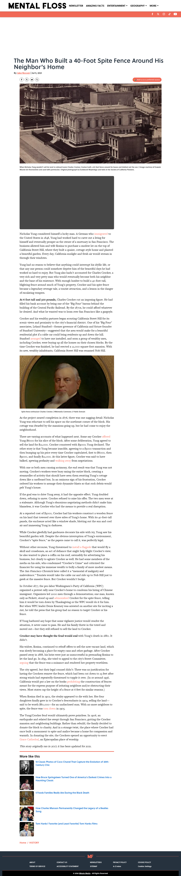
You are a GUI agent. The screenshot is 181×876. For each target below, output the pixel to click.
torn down (49, 708)
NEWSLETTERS (96, 862)
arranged (35, 338)
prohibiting (73, 682)
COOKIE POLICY (144, 862)
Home (23, 842)
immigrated (101, 234)
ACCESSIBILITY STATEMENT (68, 866)
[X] (158, 14)
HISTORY (34, 842)
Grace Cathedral (29, 739)
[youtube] (175, 14)
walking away (63, 461)
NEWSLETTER (76, 5)
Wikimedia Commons (62, 411)
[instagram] (164, 14)
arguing (24, 663)
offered (106, 437)
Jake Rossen (23, 73)
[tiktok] (170, 14)
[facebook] (152, 14)
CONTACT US (62, 862)
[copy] (37, 80)
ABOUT (32, 862)
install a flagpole (81, 547)
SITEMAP (93, 866)
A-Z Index (117, 866)
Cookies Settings (145, 866)
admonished (61, 598)
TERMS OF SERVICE (37, 866)
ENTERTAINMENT (116, 5)
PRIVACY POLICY (119, 862)
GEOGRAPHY (137, 5)
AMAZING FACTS (95, 5)
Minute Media (84, 873)
